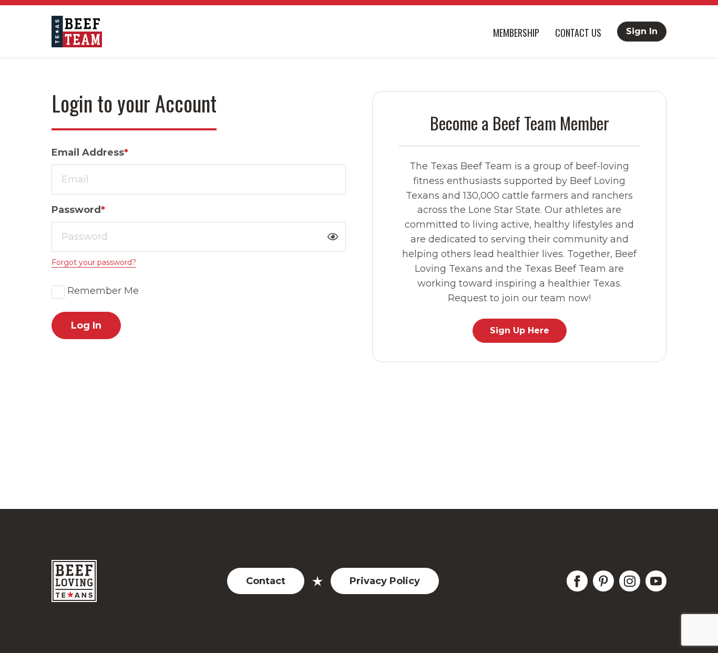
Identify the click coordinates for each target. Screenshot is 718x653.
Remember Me (103, 291)
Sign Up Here (519, 330)
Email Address (90, 152)
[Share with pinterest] (603, 580)
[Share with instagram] (629, 580)
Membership (516, 32)
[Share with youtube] (655, 580)
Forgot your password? (94, 262)
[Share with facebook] (577, 580)
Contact (265, 581)
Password (78, 210)
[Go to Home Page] (77, 31)
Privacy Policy (385, 581)
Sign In (642, 31)
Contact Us (578, 32)
